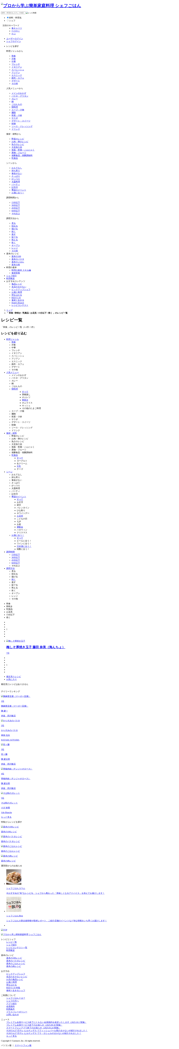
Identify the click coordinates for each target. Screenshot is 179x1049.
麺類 (14, 112)
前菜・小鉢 (17, 115)
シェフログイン (13, 41)
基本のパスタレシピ (15, 961)
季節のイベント (19, 190)
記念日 (15, 187)
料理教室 (10, 278)
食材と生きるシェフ (15, 990)
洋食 (14, 59)
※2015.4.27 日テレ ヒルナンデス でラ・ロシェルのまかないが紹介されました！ (43, 1033)
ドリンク (16, 129)
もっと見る (6, 817)
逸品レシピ (17, 284)
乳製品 (15, 158)
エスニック (17, 75)
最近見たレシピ (13, 676)
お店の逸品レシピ (14, 979)
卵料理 (15, 107)
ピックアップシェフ (21, 289)
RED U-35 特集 (13, 988)
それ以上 (16, 213)
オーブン (16, 245)
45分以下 (16, 208)
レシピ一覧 (11, 942)
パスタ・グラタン (20, 96)
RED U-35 (16, 298)
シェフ (12, 20)
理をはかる (17, 295)
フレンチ (16, 64)
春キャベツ (17, 28)
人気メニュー (12, 372)
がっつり (16, 179)
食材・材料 (11, 433)
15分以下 (16, 202)
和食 (14, 56)
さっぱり (16, 176)
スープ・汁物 (18, 110)
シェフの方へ (12, 1001)
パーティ (16, 184)
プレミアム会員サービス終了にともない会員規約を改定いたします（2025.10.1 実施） (46, 1022)
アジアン (16, 72)
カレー (15, 99)
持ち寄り (16, 171)
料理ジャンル (12, 339)
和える (15, 240)
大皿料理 (16, 182)
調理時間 (10, 552)
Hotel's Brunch (18, 303)
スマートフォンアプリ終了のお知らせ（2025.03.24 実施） (33, 1028)
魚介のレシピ (18, 144)
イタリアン (17, 67)
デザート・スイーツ (21, 121)
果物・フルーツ (19, 153)
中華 (14, 61)
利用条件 (10, 1009)
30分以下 (16, 205)
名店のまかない (19, 287)
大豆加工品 (17, 147)
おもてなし (17, 168)
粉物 (14, 123)
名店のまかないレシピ (16, 977)
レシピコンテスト (20, 305)
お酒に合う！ (18, 193)
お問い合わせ (12, 1015)
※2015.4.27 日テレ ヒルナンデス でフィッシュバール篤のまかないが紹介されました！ (47, 1030)
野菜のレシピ (18, 139)
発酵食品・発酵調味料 (22, 155)
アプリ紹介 (11, 1003)
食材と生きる (18, 300)
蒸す (14, 234)
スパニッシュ (18, 70)
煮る (14, 223)
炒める (15, 226)
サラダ (15, 118)
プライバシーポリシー (16, 1012)
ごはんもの (17, 104)
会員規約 (10, 1006)
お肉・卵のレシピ (20, 142)
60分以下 (16, 211)
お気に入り (11, 679)
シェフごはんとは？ (15, 998)
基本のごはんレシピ (15, 963)
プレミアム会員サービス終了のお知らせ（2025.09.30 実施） (34, 1025)
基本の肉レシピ (13, 966)
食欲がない (17, 173)
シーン (9, 472)
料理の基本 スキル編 (21, 270)
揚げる (15, 229)
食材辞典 (16, 273)
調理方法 (10, 568)
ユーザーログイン (14, 38)
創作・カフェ (18, 78)
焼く (14, 231)
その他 (15, 83)
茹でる (15, 237)
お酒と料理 (17, 292)
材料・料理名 (15, 18)
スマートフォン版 (23, 1045)
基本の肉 (16, 265)
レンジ (15, 248)
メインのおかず (19, 93)
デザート (16, 81)
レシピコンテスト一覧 (16, 947)
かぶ (14, 34)
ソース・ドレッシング (22, 126)
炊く (14, 242)
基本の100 (16, 256)
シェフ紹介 (11, 276)
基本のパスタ (18, 259)
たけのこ (16, 31)
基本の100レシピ (14, 958)
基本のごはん (18, 262)
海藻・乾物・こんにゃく (23, 150)
